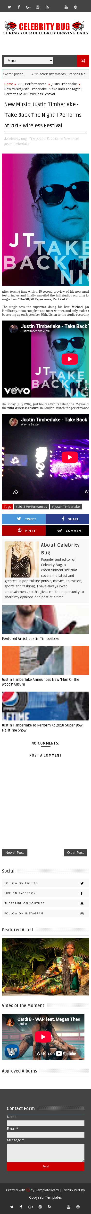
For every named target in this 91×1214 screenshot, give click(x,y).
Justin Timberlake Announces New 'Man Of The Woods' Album (40, 682)
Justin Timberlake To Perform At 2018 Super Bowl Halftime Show (43, 727)
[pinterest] (75, 7)
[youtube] (66, 7)
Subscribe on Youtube (24, 903)
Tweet (30, 519)
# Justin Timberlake (66, 506)
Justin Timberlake (64, 84)
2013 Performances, (65, 138)
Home (8, 84)
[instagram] (37, 7)
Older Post (75, 852)
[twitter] (9, 7)
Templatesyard (47, 1190)
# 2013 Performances (31, 506)
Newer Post (14, 852)
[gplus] (28, 7)
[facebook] (19, 7)
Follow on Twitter (21, 883)
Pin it (30, 531)
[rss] (47, 7)
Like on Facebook (20, 893)
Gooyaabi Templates (45, 1197)
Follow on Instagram (23, 913)
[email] (56, 4)
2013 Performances (32, 84)
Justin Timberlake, (17, 143)
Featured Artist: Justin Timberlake (30, 638)
